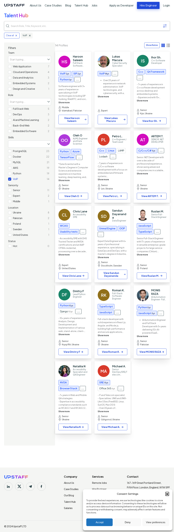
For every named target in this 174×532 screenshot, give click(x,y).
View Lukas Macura (111, 119)
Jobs (94, 5)
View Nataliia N (72, 426)
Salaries (68, 507)
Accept (99, 522)
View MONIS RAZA (150, 351)
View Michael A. (110, 426)
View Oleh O (71, 196)
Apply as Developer (121, 5)
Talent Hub (81, 5)
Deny (128, 522)
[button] (167, 493)
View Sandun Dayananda (111, 274)
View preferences (155, 522)
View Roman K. (111, 351)
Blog (68, 5)
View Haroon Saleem (72, 119)
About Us (35, 5)
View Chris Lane (71, 275)
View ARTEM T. (150, 196)
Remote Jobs (99, 482)
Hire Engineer (99, 489)
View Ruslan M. (150, 275)
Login (166, 5)
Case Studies (53, 5)
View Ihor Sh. (150, 120)
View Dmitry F (72, 351)
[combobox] (29, 59)
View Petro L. (111, 196)
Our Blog (69, 495)
